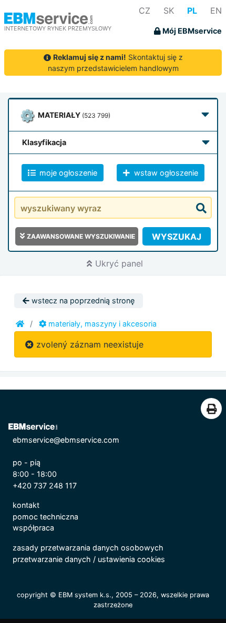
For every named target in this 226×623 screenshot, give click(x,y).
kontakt (26, 505)
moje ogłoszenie (67, 172)
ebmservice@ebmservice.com (66, 439)
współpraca (33, 527)
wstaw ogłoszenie (165, 172)
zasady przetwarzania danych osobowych (88, 547)
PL (192, 10)
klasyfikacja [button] (44, 142)
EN (216, 10)
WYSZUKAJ (176, 236)
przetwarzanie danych (52, 559)
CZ (144, 10)
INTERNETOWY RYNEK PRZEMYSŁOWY (57, 28)
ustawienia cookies (131, 559)
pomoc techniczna (45, 516)
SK (168, 10)
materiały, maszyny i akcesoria (101, 323)
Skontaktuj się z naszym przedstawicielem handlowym (115, 63)
